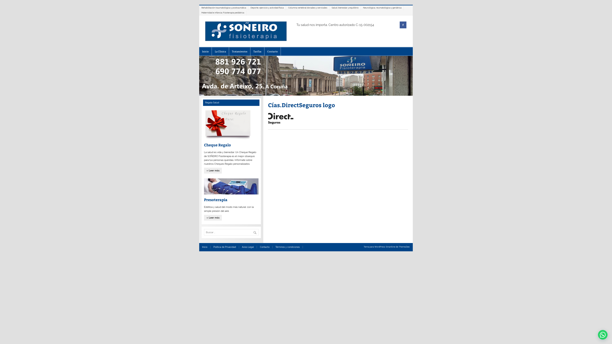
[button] (603, 335)
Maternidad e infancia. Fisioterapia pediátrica (222, 12)
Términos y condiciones (287, 247)
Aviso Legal (248, 247)
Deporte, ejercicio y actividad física (267, 8)
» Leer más (213, 170)
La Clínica (220, 51)
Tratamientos (239, 51)
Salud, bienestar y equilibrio (345, 8)
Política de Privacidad (224, 247)
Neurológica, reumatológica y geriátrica (382, 8)
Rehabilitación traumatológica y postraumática (223, 8)
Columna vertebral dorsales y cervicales (307, 8)
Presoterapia (215, 199)
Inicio (205, 51)
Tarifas (257, 51)
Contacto (272, 51)
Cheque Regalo (217, 144)
